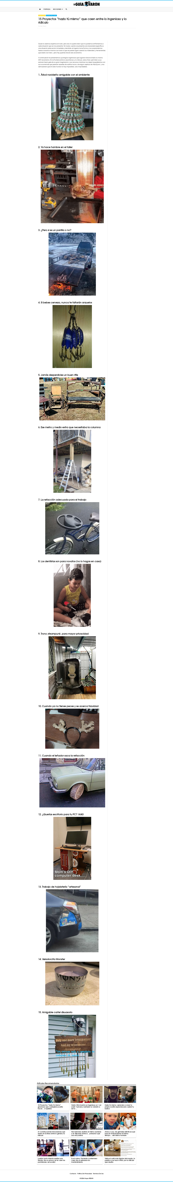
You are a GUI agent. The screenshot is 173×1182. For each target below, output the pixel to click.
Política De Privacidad (84, 1173)
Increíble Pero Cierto (51, 15)
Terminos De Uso (98, 1173)
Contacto (73, 1173)
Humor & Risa (42, 15)
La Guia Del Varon (86, 3)
